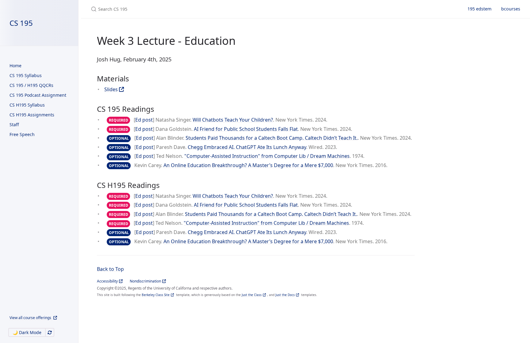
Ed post (144, 119)
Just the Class (252, 295)
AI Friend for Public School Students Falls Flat (246, 129)
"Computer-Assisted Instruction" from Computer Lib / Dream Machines (267, 156)
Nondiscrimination (145, 281)
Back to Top (110, 269)
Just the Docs (285, 295)
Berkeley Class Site (156, 295)
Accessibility (107, 281)
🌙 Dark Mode (27, 332)
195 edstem (479, 9)
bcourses (510, 9)
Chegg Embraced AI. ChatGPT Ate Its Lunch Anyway (247, 147)
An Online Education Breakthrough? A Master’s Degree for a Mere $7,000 (248, 165)
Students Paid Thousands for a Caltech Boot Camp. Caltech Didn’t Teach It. (272, 137)
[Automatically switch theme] (49, 332)
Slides (111, 89)
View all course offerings (31, 317)
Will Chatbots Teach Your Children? (233, 119)
